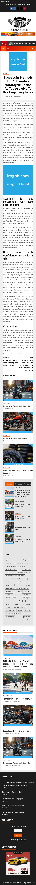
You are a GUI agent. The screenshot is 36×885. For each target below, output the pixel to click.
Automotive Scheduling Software (15, 566)
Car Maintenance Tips (23, 572)
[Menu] (8, 48)
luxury (20, 591)
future (28, 585)
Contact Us (9, 4)
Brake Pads (26, 569)
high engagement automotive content (17, 588)
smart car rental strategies (13, 613)
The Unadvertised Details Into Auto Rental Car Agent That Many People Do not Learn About (25, 364)
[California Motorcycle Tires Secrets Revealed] (18, 454)
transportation (10, 620)
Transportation (19, 501)
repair (7, 604)
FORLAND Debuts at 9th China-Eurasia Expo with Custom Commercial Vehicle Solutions (18, 664)
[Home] (3, 48)
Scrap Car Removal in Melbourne (15, 607)
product (19, 601)
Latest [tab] (9, 484)
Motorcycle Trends (11, 598)
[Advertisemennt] (18, 34)
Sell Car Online (10, 610)
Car (7, 572)
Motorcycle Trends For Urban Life (16, 406)
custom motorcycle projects (22, 582)
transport (27, 616)
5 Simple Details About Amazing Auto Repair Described (10, 361)
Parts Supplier (26, 598)
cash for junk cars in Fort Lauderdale (16, 579)
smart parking (10, 616)
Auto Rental (18, 536)
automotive (10, 354)
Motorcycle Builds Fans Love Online (17, 438)
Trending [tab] (28, 484)
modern (27, 591)
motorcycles (26, 594)
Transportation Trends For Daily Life (18, 43)
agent (7, 560)
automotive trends (11, 569)
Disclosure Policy (19, 4)
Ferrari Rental (9, 585)
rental (28, 601)
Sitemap (28, 4)
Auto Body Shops (25, 560)
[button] (8, 48)
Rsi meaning (26, 604)
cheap (7, 582)
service (20, 610)
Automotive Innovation (23, 563)
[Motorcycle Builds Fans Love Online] (18, 422)
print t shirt (9, 601)
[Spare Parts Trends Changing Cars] (9, 516)
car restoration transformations (15, 575)
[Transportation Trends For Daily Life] (9, 504)
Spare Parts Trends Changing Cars (23, 517)
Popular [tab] (19, 484)
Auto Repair (18, 513)
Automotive (18, 487)
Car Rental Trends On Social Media (13, 812)
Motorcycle (6, 73)
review (16, 604)
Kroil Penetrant (10, 591)
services (27, 610)
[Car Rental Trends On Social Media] (9, 539)
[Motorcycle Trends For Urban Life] (18, 390)
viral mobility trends (22, 620)
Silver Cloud (22, 840)
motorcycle (17, 354)
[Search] (33, 48)
